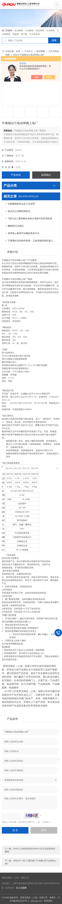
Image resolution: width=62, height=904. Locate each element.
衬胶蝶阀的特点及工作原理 (21, 204)
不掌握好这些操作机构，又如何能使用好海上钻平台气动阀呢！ (32, 240)
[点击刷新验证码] (31, 815)
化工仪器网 (21, 888)
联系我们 (46, 175)
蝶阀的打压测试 (16, 226)
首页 (18, 51)
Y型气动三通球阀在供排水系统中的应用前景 (30, 218)
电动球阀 (40, 51)
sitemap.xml (36, 901)
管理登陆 (48, 901)
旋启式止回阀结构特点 (19, 211)
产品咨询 (16, 175)
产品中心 (28, 51)
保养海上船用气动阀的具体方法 (23, 233)
